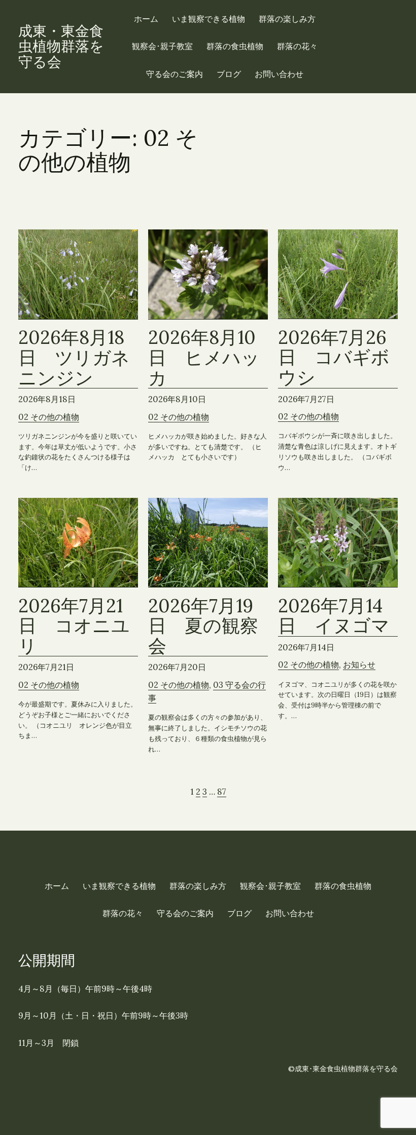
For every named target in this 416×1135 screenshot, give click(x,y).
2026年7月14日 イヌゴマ (334, 616)
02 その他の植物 (48, 417)
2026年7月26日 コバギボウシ (334, 358)
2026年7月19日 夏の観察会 (203, 626)
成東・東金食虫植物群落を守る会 (61, 46)
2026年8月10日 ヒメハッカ (204, 358)
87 (221, 792)
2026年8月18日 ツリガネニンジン (74, 358)
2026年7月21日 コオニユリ (74, 626)
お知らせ (359, 664)
